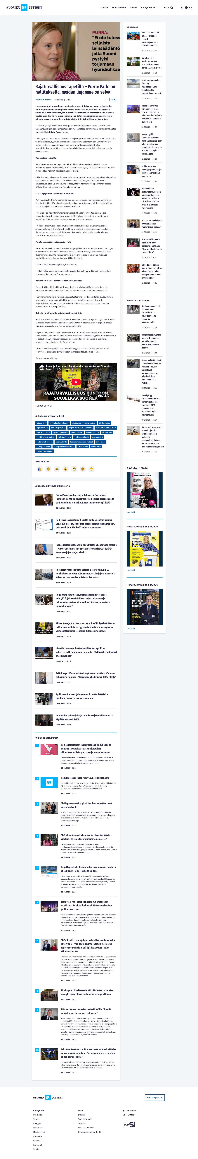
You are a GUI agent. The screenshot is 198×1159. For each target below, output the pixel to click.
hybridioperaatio (60, 432)
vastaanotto (97, 437)
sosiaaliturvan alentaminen (84, 423)
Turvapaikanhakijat (45, 451)
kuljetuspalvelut (58, 427)
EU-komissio (83, 446)
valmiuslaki (107, 432)
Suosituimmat (119, 7)
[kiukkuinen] (65, 469)
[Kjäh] (91, 469)
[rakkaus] (83, 469)
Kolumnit (37, 1145)
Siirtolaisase (104, 423)
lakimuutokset (77, 432)
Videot (133, 7)
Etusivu (104, 7)
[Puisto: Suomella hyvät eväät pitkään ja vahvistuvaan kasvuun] (133, 226)
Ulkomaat (38, 1127)
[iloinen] (48, 469)
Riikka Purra (96, 446)
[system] (186, 7)
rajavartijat (41, 423)
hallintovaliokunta (44, 442)
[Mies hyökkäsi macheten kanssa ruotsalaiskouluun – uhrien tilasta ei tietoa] (133, 65)
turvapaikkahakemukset (64, 446)
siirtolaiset (100, 442)
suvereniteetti (92, 432)
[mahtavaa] (74, 469)
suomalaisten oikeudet (59, 423)
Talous (36, 1119)
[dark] (183, 7)
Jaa (112, 99)
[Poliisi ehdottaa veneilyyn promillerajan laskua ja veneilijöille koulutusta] (133, 174)
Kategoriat (146, 7)
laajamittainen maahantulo (80, 427)
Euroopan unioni (43, 446)
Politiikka (39, 99)
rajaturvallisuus (43, 432)
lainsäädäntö (61, 442)
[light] (189, 7)
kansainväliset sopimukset (81, 442)
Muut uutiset (39, 1132)
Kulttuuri (37, 1136)
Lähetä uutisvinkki (86, 1127)
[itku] (57, 469)
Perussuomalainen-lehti (89, 1132)
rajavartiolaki (42, 427)
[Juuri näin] (40, 469)
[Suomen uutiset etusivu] (21, 7)
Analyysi (37, 1123)
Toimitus (82, 1123)
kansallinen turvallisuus (106, 427)
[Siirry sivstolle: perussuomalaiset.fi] (144, 1124)
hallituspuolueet (81, 437)
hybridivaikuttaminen (46, 437)
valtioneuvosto (64, 437)
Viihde (36, 1149)
